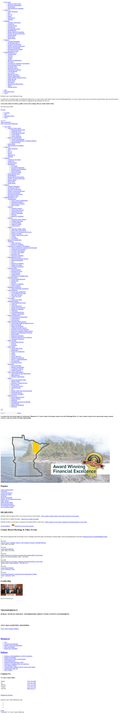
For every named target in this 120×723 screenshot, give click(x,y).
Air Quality (14, 166)
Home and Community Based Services (22, 331)
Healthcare (14, 400)
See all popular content (7, 507)
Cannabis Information (14, 41)
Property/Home (12, 35)
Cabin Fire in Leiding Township (30, 519)
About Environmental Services (19, 258)
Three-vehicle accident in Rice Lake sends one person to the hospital (60, 516)
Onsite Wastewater (16, 306)
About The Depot (16, 243)
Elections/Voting (12, 25)
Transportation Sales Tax (11, 668)
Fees (12, 262)
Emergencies (11, 27)
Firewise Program (16, 172)
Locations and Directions (11, 644)
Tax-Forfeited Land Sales (8, 505)
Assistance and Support (14, 22)
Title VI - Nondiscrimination (19, 359)
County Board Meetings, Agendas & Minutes (23, 141)
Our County (7, 2)
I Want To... (7, 10)
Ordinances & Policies (17, 266)
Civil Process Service (17, 386)
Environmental (15, 361)
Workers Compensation (17, 376)
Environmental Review (17, 312)
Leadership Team (16, 131)
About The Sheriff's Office (18, 380)
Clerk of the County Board (18, 230)
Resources (14, 406)
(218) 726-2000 (31, 681)
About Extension (16, 270)
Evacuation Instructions (17, 167)
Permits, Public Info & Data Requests (21, 391)
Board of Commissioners (15, 5)
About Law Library (16, 299)
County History (15, 134)
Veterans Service (12, 87)
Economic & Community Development (19, 63)
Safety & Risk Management (15, 84)
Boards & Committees (17, 216)
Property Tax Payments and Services (21, 232)
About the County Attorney (18, 219)
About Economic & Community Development (24, 247)
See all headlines (5, 526)
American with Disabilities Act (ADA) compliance (18, 656)
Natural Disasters (16, 170)
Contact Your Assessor (17, 210)
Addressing (14, 310)
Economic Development (14, 44)
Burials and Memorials (17, 405)
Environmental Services (14, 65)
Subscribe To (11, 18)
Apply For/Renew (13, 11)
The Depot (11, 62)
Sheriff (10, 85)
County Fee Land (16, 296)
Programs (14, 214)
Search (19, 413)
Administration (12, 54)
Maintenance (14, 350)
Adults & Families (16, 224)
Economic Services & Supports (20, 329)
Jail (12, 389)
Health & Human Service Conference (21, 337)
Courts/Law (11, 24)
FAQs (6, 93)
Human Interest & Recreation (16, 32)
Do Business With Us (14, 43)
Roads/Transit (11, 38)
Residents (7, 21)
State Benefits (15, 403)
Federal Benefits (15, 398)
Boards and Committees (10, 648)
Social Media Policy (9, 660)
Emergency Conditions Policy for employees (16, 664)
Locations (7, 112)
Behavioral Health (16, 325)
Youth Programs (15, 273)
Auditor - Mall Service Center (19, 235)
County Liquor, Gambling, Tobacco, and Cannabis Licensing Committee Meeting (23, 542)
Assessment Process (16, 211)
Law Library (11, 73)
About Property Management (19, 317)
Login (2, 710)
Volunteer (10, 19)
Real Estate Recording (7, 504)
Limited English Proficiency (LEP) (14, 662)
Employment (14, 281)
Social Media (11, 7)
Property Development (14, 47)
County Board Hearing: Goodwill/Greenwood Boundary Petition (19, 574)
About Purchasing (16, 365)
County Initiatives (16, 136)
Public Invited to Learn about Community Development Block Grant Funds (66, 522)
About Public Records (17, 342)
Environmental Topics (14, 29)
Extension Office (12, 66)
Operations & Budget (17, 202)
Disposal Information (17, 260)
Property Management (14, 76)
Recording (14, 345)
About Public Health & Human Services (22, 323)
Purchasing (11, 82)
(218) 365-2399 (31, 683)
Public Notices (5, 501)
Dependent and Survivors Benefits (20, 402)
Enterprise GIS (15, 254)
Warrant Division (16, 387)
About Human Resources (18, 279)
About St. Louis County (14, 3)
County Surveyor (16, 356)
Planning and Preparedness (18, 169)
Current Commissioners (17, 139)
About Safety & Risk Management (20, 373)
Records (13, 343)
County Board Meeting (7, 549)
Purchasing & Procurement (15, 49)
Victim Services (15, 225)
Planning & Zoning (13, 74)
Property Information (17, 213)
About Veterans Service (17, 397)
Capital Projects (15, 318)
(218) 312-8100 (31, 685)
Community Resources (17, 339)
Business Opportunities (17, 367)
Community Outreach (17, 369)
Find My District (15, 142)
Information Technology (14, 70)
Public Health (15, 334)
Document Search (9, 91)
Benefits (13, 282)
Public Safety (11, 36)
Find (9, 13)
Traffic (13, 353)
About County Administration (19, 200)
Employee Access (6, 695)
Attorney (10, 57)
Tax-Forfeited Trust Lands (18, 293)
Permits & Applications (17, 358)
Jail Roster (4, 496)
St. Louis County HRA (17, 252)
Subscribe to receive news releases (24, 526)
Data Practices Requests (18, 203)
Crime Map (4, 491)
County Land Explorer (7, 490)
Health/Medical (12, 30)
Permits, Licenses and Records (16, 33)
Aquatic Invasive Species (18, 307)
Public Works (11, 81)
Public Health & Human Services (17, 77)
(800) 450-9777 (31, 688)
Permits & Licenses (16, 265)
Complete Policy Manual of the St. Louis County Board (19, 667)
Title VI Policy (15, 205)
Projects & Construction (18, 351)
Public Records (12, 79)
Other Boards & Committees (16, 8)
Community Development (18, 249)
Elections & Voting (16, 233)
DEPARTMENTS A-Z (10, 52)
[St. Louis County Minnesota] (9, 123)
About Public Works (17, 348)
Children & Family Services (19, 328)
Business (6, 40)
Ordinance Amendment (17, 314)
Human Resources (13, 68)
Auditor (10, 59)
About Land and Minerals (18, 292)
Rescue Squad (15, 384)
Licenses (13, 236)
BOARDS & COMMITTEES (19, 276)
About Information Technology (20, 288)
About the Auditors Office (18, 229)
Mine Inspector (15, 375)
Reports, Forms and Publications (13, 645)
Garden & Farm (15, 274)
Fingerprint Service (16, 392)
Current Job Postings (6, 493)
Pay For (10, 14)
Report (10, 16)
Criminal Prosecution (17, 221)
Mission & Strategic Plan (18, 130)
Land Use (14, 304)
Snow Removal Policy (10, 665)
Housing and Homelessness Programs (21, 332)
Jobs (5, 90)
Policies (13, 354)
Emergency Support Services (19, 383)
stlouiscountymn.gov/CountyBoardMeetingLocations (95, 536)
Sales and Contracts (16, 295)
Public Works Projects (7, 502)
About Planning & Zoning (18, 303)
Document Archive (16, 362)
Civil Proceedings (16, 222)
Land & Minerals (12, 71)
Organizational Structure (18, 133)
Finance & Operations (17, 326)
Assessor (10, 55)
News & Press (15, 320)
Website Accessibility (10, 657)
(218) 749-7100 (31, 687)
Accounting (14, 238)
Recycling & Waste (13, 51)
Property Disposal (16, 370)
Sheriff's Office (15, 381)
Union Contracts (15, 285)
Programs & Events (16, 271)
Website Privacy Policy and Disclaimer (15, 659)
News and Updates (9, 647)
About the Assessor (16, 208)
